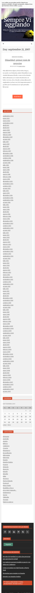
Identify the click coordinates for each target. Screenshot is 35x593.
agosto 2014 (6, 202)
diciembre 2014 (8, 195)
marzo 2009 (7, 347)
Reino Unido (7, 485)
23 (30, 419)
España (5, 460)
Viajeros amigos (8, 502)
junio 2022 (6, 118)
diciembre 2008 (8, 354)
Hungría (5, 469)
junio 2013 (6, 235)
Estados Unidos (8, 462)
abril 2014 (6, 212)
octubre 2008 (7, 359)
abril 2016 (6, 172)
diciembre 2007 (8, 382)
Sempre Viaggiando (17, 24)
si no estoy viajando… (10, 490)
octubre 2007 (7, 387)
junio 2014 (6, 207)
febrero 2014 (7, 216)
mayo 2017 (6, 144)
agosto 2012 (6, 258)
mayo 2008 (6, 370)
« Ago (5, 425)
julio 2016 (6, 165)
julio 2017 (6, 142)
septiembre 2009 (8, 333)
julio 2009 (6, 338)
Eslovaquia (6, 455)
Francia (5, 464)
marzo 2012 (6, 270)
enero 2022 (6, 121)
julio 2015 (6, 191)
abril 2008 (6, 373)
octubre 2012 (7, 254)
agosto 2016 (6, 163)
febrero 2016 (7, 177)
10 (5, 416)
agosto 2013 (6, 230)
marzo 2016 (6, 174)
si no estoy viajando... (17, 56)
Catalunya (6, 446)
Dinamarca (6, 450)
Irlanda (5, 471)
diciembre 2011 (8, 277)
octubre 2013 (7, 226)
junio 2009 (6, 340)
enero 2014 (6, 219)
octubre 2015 (7, 186)
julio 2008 (6, 366)
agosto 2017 (6, 139)
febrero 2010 (7, 321)
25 (9, 422)
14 (21, 416)
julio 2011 (6, 289)
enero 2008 (6, 380)
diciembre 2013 (8, 221)
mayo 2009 (6, 342)
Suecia (5, 495)
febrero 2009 (7, 349)
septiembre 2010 (8, 305)
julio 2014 (6, 205)
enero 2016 (6, 179)
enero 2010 (6, 324)
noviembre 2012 (8, 251)
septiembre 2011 (8, 284)
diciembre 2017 (8, 137)
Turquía (5, 499)
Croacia (5, 448)
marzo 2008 (7, 375)
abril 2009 (6, 345)
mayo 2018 (6, 130)
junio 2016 (6, 167)
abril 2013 (6, 240)
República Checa (8, 488)
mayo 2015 (6, 193)
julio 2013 (6, 233)
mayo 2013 (6, 237)
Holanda (5, 467)
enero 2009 (6, 352)
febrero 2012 (7, 272)
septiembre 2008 (8, 361)
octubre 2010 (7, 303)
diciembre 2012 (8, 249)
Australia (6, 439)
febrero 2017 (7, 151)
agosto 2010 (6, 307)
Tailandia (6, 497)
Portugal (6, 483)
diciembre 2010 (8, 298)
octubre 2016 (7, 158)
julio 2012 (6, 261)
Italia (4, 476)
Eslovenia (6, 457)
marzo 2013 (6, 242)
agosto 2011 (6, 286)
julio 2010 (6, 310)
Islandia (5, 474)
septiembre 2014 (8, 200)
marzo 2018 (6, 132)
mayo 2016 (6, 170)
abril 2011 (6, 296)
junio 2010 (6, 312)
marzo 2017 (6, 149)
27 (17, 422)
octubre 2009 (7, 331)
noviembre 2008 (8, 356)
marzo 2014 (6, 214)
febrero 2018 (7, 135)
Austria (5, 441)
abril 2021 (6, 125)
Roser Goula (21, 66)
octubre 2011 (7, 282)
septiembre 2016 (8, 160)
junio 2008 (6, 368)
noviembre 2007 (8, 384)
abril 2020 (6, 128)
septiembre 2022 (8, 116)
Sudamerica (7, 492)
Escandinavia (7, 453)
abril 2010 (6, 317)
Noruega (6, 478)
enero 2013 (6, 247)
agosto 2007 (7, 391)
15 (26, 416)
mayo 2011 (6, 293)
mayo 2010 (6, 314)
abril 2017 (6, 146)
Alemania (6, 436)
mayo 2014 (6, 209)
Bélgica (5, 443)
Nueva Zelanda (7, 481)
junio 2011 (6, 291)
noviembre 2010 (8, 300)
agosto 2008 (7, 363)
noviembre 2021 (8, 123)
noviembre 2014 (8, 198)
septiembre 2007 (8, 389)
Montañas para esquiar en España (14, 573)
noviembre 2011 (8, 279)
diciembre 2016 (8, 153)
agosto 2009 (7, 335)
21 (21, 419)
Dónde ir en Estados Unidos (12, 576)
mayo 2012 (6, 265)
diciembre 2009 (8, 326)
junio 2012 (6, 263)
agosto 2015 (7, 188)
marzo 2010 (6, 319)
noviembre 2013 (8, 223)
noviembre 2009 (8, 328)
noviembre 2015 (8, 184)
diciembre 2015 (8, 181)
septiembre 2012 (8, 256)
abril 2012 (6, 268)
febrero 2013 (7, 244)
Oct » (9, 425)
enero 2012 (6, 275)
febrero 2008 (7, 377)
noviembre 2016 (8, 156)
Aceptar (20, 5)
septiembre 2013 (8, 228)
